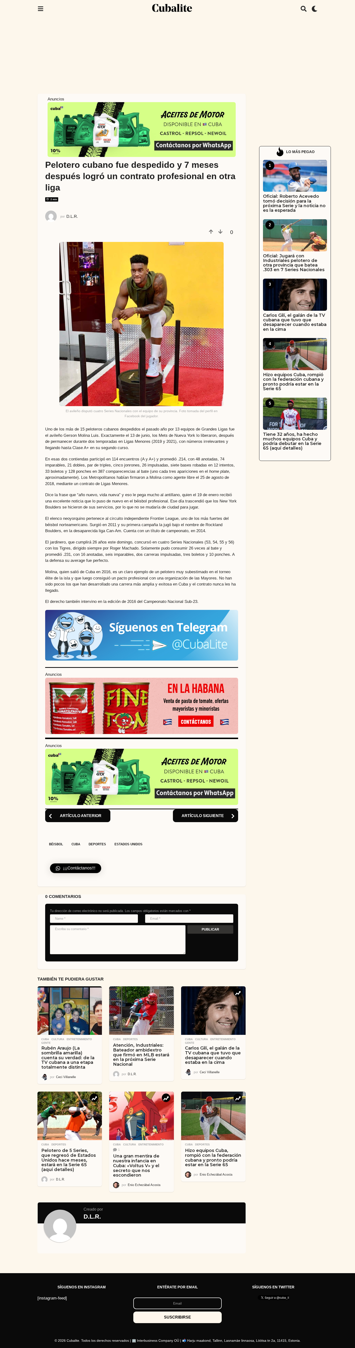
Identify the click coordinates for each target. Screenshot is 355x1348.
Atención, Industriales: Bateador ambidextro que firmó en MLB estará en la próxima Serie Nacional (141, 1055)
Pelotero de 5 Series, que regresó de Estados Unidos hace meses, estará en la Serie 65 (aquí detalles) (68, 1160)
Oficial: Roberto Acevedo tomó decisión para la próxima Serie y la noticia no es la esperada (294, 203)
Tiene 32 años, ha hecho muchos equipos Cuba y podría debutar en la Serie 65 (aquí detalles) (292, 441)
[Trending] (238, 992)
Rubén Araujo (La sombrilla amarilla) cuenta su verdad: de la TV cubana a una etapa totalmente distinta (67, 1057)
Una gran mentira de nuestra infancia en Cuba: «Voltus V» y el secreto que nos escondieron (136, 1165)
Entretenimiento (79, 1039)
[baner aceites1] (142, 129)
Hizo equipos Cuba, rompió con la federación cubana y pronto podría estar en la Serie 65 (213, 1157)
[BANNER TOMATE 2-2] (141, 705)
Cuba (75, 844)
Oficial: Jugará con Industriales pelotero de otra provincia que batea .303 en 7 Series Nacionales (294, 263)
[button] (40, 9)
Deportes (97, 844)
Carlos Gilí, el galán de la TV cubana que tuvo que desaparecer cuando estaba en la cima (213, 1055)
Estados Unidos (128, 844)
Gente (45, 1042)
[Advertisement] (177, 54)
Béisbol (56, 844)
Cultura (57, 1039)
